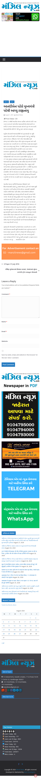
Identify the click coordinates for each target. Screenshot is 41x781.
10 (3, 626)
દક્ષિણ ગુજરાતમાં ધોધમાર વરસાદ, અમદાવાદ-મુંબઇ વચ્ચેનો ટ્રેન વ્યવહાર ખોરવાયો (21, 270)
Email (4, 331)
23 (36, 630)
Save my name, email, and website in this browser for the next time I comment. (20, 356)
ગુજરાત (12, 102)
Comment (6, 294)
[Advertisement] (20, 40)
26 (14, 634)
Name (4, 321)
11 (9, 626)
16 (36, 626)
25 (9, 634)
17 (3, 630)
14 (25, 626)
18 (9, 630)
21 (25, 630)
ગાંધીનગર (6, 102)
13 (20, 626)
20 (20, 630)
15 (30, 626)
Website (5, 341)
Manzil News (19, 115)
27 (20, 634)
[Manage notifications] (35, 775)
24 (3, 634)
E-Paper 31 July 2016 (11, 264)
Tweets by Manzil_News (9, 605)
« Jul (3, 643)
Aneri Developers (29, 772)
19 (14, 630)
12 (14, 626)
